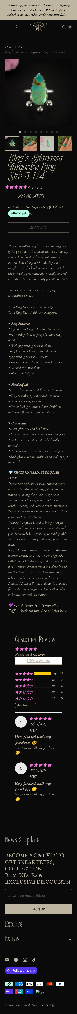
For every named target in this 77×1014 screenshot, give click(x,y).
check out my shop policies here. (44, 610)
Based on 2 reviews (30, 654)
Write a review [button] (38, 660)
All (20, 47)
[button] (16, 186)
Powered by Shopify (43, 1005)
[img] (40, 718)
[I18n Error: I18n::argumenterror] (12, 143)
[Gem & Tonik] (38, 26)
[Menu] (7, 27)
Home (9, 47)
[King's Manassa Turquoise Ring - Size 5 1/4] (38, 92)
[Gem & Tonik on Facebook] (18, 959)
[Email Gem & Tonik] (9, 959)
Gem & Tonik (22, 1005)
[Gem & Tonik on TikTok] (36, 959)
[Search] (15, 27)
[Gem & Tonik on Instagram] (27, 959)
